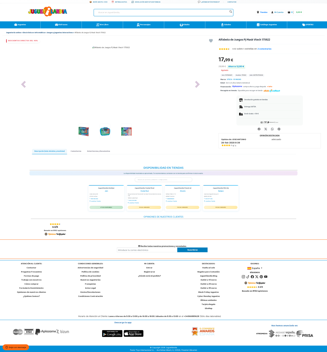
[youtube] (266, 276)
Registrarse (149, 272)
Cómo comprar (31, 284)
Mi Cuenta (278, 12)
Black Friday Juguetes (208, 292)
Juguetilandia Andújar (106, 188)
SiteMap (208, 309)
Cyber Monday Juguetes (208, 296)
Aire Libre (103, 25)
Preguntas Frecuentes (31, 272)
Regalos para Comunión (208, 272)
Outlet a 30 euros (208, 288)
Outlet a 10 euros (209, 280)
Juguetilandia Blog (208, 276)
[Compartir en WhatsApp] (272, 129)
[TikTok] (248, 276)
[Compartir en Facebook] (259, 129)
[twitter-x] (257, 276)
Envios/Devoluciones (90, 292)
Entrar (149, 268)
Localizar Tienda (96, 201)
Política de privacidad (90, 276)
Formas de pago (31, 276)
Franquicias (90, 284)
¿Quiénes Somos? (31, 296)
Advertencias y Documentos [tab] (98, 151)
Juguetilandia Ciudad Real (144, 188)
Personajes (145, 25)
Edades (227, 25)
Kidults (186, 25)
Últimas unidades (208, 300)
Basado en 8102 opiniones (55, 229)
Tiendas (263, 12)
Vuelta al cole (208, 268)
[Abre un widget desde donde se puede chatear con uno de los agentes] (16, 347)
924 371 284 (208, 199)
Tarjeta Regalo (208, 304)
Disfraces (62, 25)
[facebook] (252, 276)
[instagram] (244, 276)
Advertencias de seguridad (90, 268)
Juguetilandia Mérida (221, 188)
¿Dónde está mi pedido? (149, 276)
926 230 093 (133, 200)
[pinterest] (261, 276)
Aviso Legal (90, 288)
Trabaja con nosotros (31, 280)
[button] (23, 84)
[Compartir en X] (266, 129)
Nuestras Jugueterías (90, 280)
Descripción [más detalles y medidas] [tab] (49, 151)
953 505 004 (94, 199)
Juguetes (21, 25)
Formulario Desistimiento (31, 288)
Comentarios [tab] (76, 151)
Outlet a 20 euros (208, 284)
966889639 (170, 199)
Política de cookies (90, 272)
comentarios (264, 49)
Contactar (31, 268)
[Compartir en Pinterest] (279, 129)
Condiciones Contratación (90, 296)
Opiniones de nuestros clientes (31, 292)
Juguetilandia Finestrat (182, 188)
